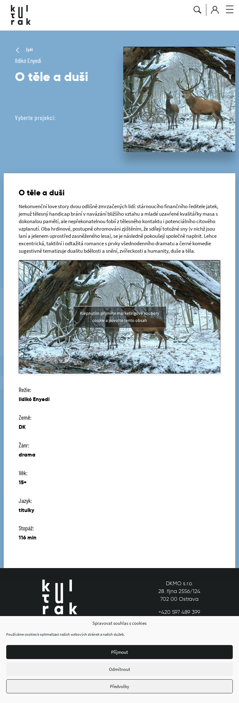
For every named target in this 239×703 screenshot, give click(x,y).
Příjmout (119, 652)
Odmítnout (119, 669)
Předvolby (119, 686)
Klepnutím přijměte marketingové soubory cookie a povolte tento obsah (119, 316)
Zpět (29, 49)
